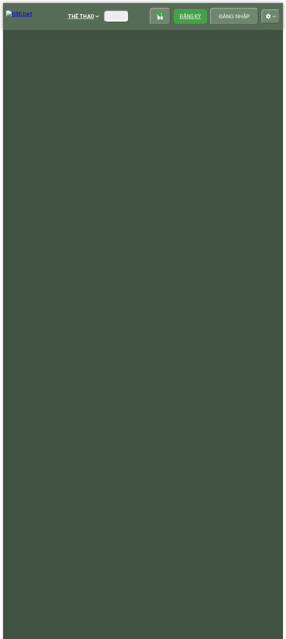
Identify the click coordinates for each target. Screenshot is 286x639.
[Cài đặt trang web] (270, 16)
